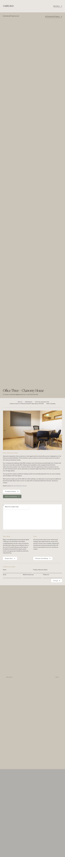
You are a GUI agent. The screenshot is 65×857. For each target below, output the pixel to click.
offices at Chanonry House (19, 486)
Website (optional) (28, 574)
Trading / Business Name (40, 569)
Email (4, 574)
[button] (5, 431)
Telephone (46, 574)
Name (4, 569)
